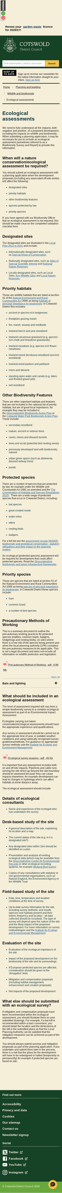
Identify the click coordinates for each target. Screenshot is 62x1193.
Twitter (14, 1152)
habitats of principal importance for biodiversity (26, 302)
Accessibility (11, 1104)
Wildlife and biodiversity (20, 93)
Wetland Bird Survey (44, 866)
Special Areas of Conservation (29, 254)
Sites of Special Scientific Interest (33, 262)
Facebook (16, 1158)
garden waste (32, 26)
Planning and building (28, 87)
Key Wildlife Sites (26, 275)
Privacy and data (14, 1110)
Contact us (10, 1128)
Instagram (16, 1172)
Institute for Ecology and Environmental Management (33, 931)
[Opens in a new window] (3, 20)
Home (6, 87)
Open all (55, 677)
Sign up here (32, 80)
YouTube (16, 1164)
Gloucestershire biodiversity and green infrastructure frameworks (29, 563)
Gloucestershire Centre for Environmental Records (34, 862)
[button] (52, 1184)
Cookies (8, 1116)
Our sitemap (11, 1122)
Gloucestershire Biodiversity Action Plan (29, 413)
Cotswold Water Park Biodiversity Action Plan (32, 416)
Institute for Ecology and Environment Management (29, 746)
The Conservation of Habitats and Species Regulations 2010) (30, 492)
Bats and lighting (14, 683)
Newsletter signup (15, 1135)
